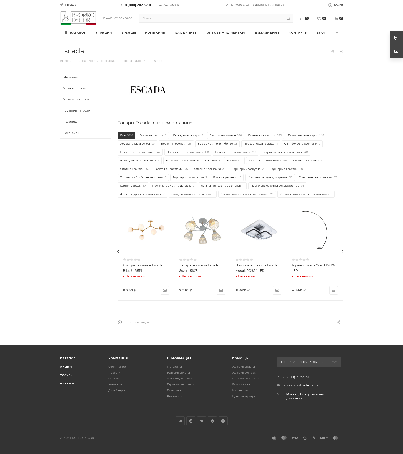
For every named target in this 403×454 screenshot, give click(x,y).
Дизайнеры (116, 390)
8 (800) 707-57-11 (138, 5)
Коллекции (240, 390)
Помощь (240, 358)
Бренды (67, 383)
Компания (118, 358)
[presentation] (118, 251)
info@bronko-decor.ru (300, 385)
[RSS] (332, 52)
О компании (117, 366)
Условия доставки (179, 378)
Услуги (66, 375)
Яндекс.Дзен (223, 420)
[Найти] (288, 18)
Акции (66, 366)
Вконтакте (180, 420)
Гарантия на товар (180, 384)
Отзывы (113, 378)
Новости (114, 372)
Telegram (201, 420)
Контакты (115, 384)
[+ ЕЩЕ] (336, 32)
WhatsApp (212, 420)
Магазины (174, 366)
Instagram (190, 420)
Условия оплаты (178, 372)
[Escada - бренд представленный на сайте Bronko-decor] (148, 89)
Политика (174, 390)
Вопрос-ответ (241, 384)
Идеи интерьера (244, 396)
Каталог (67, 358)
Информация (179, 358)
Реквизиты (175, 396)
